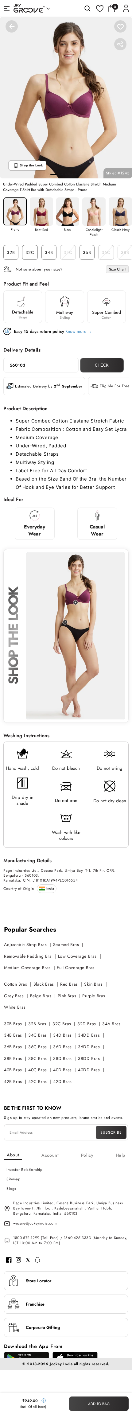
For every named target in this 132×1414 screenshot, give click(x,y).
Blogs (11, 1188)
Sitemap (13, 1179)
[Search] (87, 8)
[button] (113, 8)
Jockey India (61, 1364)
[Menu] (7, 8)
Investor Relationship (24, 1169)
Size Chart (117, 269)
